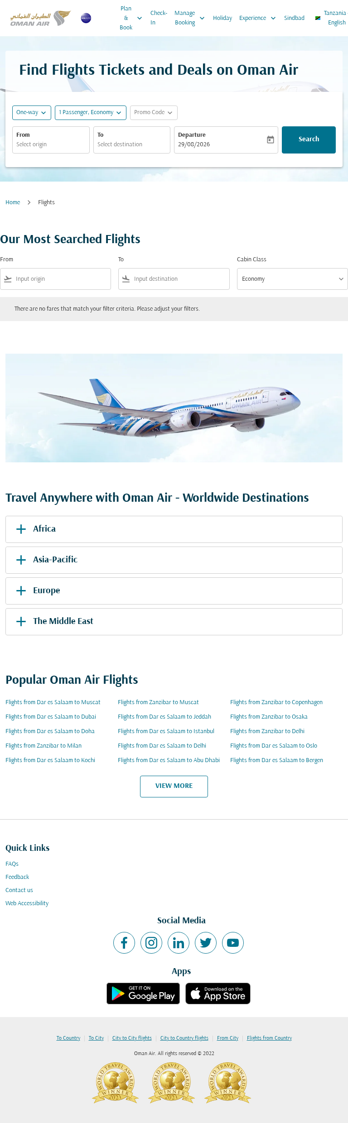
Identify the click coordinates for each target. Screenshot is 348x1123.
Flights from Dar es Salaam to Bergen (276, 760)
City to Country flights (184, 1038)
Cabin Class (251, 259)
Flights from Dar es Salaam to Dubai (50, 717)
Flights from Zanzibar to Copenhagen (276, 702)
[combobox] (61, 279)
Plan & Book (132, 18)
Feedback (17, 877)
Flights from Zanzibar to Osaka (269, 717)
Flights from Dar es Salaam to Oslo (273, 746)
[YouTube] (233, 943)
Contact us (19, 890)
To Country (68, 1038)
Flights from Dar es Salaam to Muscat (53, 702)
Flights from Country (269, 1038)
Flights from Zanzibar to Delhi (267, 731)
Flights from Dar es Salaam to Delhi (162, 746)
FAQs (12, 864)
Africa (44, 529)
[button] (90, 113)
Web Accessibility (26, 903)
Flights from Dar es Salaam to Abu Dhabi (169, 760)
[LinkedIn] (178, 943)
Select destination (119, 144)
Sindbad (294, 18)
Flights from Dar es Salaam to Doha (50, 731)
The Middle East (63, 622)
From (23, 135)
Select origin (31, 144)
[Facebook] (124, 943)
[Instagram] (151, 943)
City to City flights (132, 1038)
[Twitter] (206, 943)
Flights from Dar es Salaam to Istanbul (166, 731)
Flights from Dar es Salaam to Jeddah (164, 717)
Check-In (158, 18)
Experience (258, 18)
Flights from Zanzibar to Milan (43, 746)
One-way (27, 112)
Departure (192, 135)
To (100, 135)
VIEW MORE (174, 786)
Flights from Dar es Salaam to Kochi (50, 760)
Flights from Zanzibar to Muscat (158, 702)
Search (309, 139)
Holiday (222, 18)
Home (12, 202)
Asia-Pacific (55, 560)
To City (96, 1038)
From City (227, 1038)
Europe (46, 591)
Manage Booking (190, 18)
